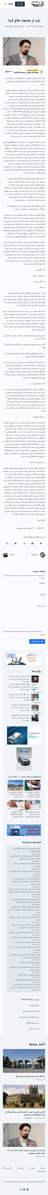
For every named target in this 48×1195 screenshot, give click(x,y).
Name (42, 583)
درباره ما (42, 1168)
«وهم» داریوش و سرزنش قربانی (29, 975)
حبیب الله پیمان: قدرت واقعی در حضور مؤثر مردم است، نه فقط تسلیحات (19, 697)
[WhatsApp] (15, 543)
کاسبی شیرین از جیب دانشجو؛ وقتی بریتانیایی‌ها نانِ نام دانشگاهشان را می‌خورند (25, 1113)
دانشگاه (12, 26)
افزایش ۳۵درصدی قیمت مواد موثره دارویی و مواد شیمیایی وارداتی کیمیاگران (25, 857)
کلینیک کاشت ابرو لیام (31, 1011)
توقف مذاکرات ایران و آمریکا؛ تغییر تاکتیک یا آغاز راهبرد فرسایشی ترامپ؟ (25, 956)
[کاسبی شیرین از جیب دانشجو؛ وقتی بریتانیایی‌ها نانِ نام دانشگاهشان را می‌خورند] (24, 1096)
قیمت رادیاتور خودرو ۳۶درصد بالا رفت (27, 942)
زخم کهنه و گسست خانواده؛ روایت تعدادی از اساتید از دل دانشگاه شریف (20, 708)
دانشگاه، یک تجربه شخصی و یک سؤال (30, 1076)
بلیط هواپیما (34, 1005)
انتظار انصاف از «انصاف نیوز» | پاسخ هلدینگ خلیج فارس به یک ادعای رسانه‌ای (19, 687)
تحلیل (16, 26)
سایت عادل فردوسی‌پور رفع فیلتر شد (27, 980)
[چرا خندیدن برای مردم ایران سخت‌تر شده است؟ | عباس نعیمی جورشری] (24, 1135)
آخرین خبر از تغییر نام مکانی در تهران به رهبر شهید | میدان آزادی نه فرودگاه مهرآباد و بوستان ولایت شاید (24, 892)
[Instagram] (10, 4)
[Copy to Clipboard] (7, 543)
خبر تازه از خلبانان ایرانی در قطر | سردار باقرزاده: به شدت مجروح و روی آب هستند (26, 986)
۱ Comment (28, 1118)
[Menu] (5, 4)
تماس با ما (21, 1168)
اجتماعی (21, 26)
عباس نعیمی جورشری (25, 528)
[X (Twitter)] (12, 4)
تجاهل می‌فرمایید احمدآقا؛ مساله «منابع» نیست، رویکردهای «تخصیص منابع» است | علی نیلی (24, 910)
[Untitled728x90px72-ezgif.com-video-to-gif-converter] (24, 71)
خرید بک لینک (34, 1028)
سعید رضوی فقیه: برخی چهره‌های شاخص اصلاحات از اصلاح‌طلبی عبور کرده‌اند (26, 900)
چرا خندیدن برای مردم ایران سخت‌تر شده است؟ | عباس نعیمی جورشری (26, 1152)
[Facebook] (41, 543)
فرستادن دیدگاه (37, 641)
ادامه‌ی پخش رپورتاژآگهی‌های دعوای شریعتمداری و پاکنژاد (20, 716)
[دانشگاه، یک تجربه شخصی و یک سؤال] (24, 1061)
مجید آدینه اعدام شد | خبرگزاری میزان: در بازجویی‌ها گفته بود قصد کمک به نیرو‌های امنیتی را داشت (26, 881)
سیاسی (7, 26)
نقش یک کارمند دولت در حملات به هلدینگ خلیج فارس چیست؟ (19, 677)
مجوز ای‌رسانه (41, 1171)
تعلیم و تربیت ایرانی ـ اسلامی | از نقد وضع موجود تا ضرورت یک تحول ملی (26, 926)
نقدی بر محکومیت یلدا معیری (30, 962)
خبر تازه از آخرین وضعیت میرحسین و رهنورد (25, 932)
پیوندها (32, 1168)
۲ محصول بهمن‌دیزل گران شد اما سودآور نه (25, 937)
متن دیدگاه (40, 606)
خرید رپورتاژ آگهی (32, 1023)
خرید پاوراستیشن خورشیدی (29, 1017)
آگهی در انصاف (7, 1168)
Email (42, 594)
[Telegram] (8, 4)
